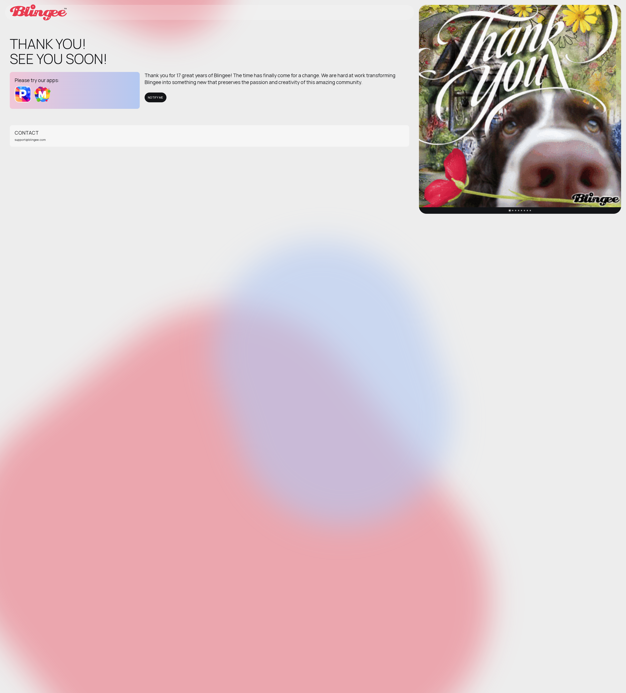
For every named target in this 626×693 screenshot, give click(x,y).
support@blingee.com (30, 140)
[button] (509, 210)
